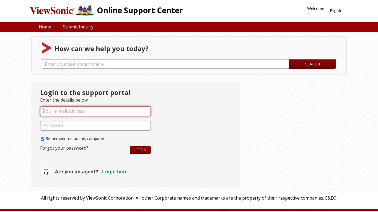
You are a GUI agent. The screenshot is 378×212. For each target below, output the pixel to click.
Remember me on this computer (75, 138)
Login (140, 149)
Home (45, 27)
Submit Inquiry (78, 27)
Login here (115, 171)
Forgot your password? (64, 148)
